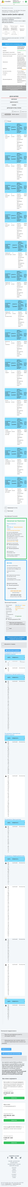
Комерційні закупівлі (14, 1165)
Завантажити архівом (13, 650)
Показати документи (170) (14, 619)
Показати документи (14, 544)
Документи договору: (12, 583)
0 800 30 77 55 (15, 0)
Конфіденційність (8, 1184)
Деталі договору (12, 588)
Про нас (14, 1172)
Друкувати (7, 1049)
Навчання (14, 1167)
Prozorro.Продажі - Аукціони (14, 1164)
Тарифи (14, 1177)
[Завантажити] (6, 661)
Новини (14, 1169)
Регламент (14, 1174)
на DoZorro (11, 19)
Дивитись (14, 1098)
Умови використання (17, 1184)
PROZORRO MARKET (14, 1162)
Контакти (14, 1170)
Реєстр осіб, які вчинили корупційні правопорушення (14, 89)
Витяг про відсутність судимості (13, 86)
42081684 (19, 68)
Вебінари (14, 1176)
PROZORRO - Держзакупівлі (14, 1161)
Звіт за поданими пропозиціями (11, 1053)
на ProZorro (5, 19)
